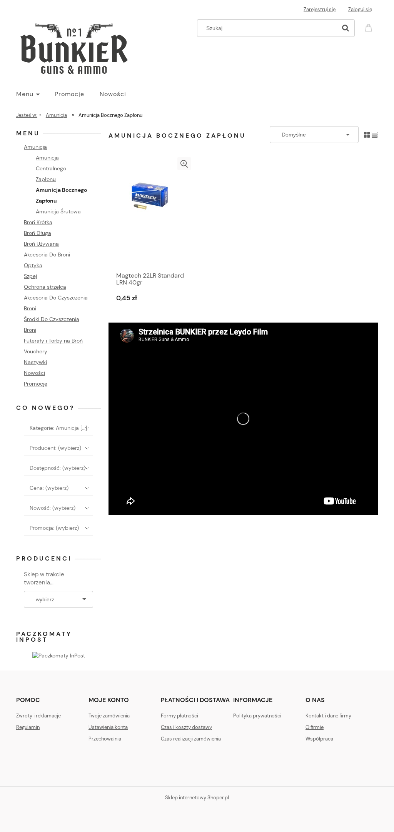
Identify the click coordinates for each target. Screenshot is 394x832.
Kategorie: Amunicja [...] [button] (58, 427)
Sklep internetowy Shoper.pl (197, 797)
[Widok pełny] (374, 134)
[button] (184, 163)
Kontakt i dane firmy (328, 715)
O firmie (315, 727)
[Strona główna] (74, 46)
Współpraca (319, 738)
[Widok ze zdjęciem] (367, 134)
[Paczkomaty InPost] (58, 655)
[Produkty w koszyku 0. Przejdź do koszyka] (369, 27)
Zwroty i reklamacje (38, 715)
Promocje (35, 383)
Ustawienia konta (108, 727)
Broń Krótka (38, 222)
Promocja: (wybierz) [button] (54, 527)
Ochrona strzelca (45, 286)
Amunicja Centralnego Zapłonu (51, 168)
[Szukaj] (345, 28)
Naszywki (35, 362)
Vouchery (35, 351)
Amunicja (35, 146)
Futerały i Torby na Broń (53, 340)
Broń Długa (37, 233)
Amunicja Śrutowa (58, 211)
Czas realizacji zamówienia (191, 738)
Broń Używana (41, 243)
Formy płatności (179, 715)
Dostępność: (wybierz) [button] (57, 467)
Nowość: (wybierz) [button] (52, 507)
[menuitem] (35, 94)
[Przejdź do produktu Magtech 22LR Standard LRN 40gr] (150, 212)
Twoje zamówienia (109, 715)
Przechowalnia (104, 738)
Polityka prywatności (257, 715)
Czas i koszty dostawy (186, 727)
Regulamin (28, 727)
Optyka (33, 265)
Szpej (30, 276)
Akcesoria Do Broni (47, 254)
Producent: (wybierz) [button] (55, 447)
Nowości (34, 372)
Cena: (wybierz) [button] (49, 487)
